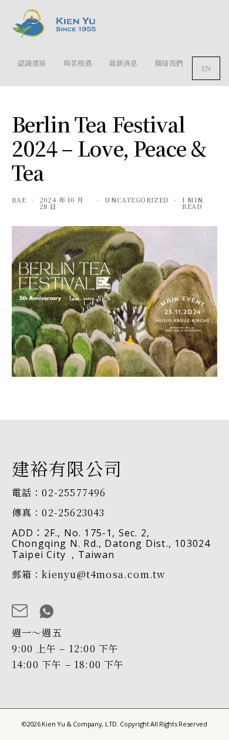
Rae (19, 199)
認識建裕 (32, 63)
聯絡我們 (169, 63)
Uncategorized (137, 199)
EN (206, 69)
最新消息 (123, 63)
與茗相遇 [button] (77, 63)
